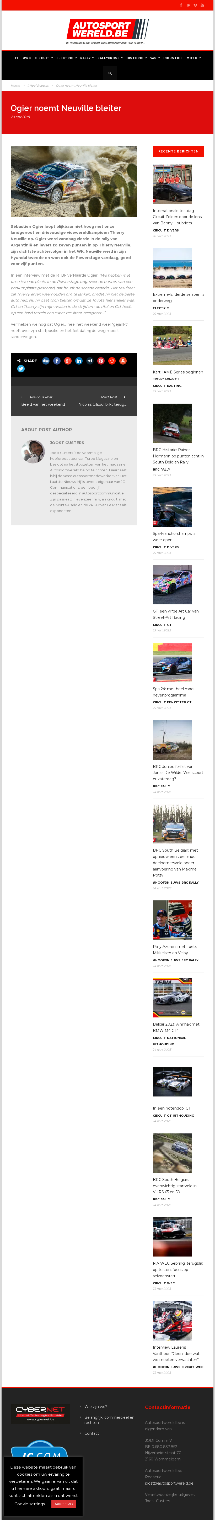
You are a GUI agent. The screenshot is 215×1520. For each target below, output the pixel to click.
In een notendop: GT (172, 1108)
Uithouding (163, 1044)
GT (169, 625)
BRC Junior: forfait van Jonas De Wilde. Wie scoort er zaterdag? (178, 773)
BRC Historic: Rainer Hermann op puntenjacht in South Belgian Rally (178, 456)
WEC (171, 1283)
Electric (64, 58)
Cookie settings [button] (29, 1503)
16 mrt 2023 (162, 236)
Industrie (172, 58)
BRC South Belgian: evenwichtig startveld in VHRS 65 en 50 (175, 1186)
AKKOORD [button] (64, 1504)
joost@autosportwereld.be (169, 1483)
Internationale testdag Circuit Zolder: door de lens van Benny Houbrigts (177, 217)
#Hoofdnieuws (38, 85)
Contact (91, 1433)
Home (15, 85)
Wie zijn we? (95, 1406)
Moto (192, 58)
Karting (174, 386)
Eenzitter (176, 702)
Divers (173, 230)
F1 (17, 58)
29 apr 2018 (20, 117)
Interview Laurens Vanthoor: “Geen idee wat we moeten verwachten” (176, 1353)
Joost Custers (67, 442)
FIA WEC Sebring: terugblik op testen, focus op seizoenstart (178, 1269)
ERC (184, 960)
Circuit (42, 58)
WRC (27, 58)
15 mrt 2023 (162, 314)
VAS (153, 58)
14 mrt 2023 (162, 792)
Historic (135, 58)
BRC (156, 469)
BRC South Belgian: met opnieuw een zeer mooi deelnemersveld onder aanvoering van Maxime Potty (175, 863)
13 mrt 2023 (162, 1289)
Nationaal (176, 1038)
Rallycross (109, 58)
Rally (85, 58)
